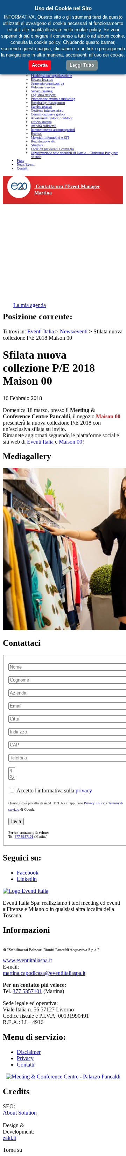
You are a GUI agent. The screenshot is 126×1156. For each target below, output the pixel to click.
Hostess (36, 133)
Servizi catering (41, 91)
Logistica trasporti (43, 95)
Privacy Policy (94, 803)
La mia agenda (29, 305)
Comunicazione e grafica (48, 114)
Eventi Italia (40, 442)
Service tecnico (41, 106)
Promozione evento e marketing (53, 99)
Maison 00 (70, 442)
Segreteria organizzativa (47, 83)
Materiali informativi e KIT (50, 137)
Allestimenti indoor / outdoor (51, 118)
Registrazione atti (43, 141)
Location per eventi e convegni (52, 149)
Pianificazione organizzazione (51, 76)
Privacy (25, 1058)
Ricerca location (42, 79)
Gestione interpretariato (47, 110)
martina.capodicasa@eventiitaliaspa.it (44, 973)
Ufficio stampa (41, 122)
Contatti (22, 168)
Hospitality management (48, 103)
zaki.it (9, 1138)
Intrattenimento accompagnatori (53, 130)
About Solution (20, 1113)
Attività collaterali (43, 126)
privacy (84, 790)
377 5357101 (24, 836)
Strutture (37, 145)
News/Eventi (26, 164)
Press (20, 160)
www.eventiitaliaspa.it (27, 960)
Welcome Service (43, 87)
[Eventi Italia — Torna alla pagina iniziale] (25, 891)
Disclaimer (29, 1052)
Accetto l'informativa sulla (53, 790)
